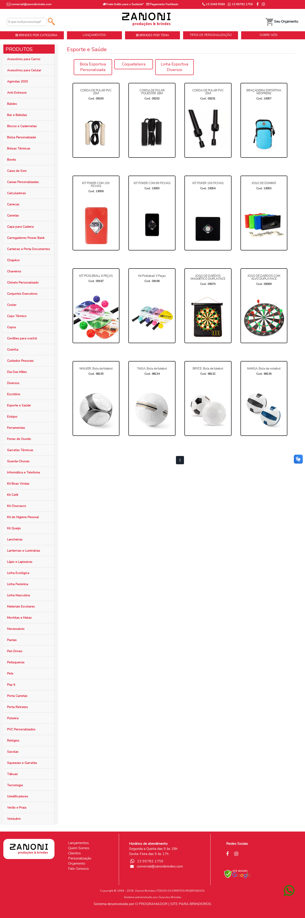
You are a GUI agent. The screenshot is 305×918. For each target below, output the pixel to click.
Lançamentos (78, 842)
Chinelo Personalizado (23, 282)
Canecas (13, 204)
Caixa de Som (17, 171)
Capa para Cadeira (20, 227)
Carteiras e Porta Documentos (28, 249)
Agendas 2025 (17, 81)
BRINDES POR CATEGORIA (37, 35)
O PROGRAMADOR (151, 903)
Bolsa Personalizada (21, 137)
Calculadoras (16, 193)
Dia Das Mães (17, 372)
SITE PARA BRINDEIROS (190, 903)
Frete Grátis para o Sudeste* (125, 4)
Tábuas (12, 774)
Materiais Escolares (21, 606)
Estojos (12, 416)
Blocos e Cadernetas (22, 126)
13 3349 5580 (215, 4)
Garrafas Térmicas (20, 450)
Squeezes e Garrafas (22, 763)
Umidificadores (17, 796)
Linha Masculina (18, 595)
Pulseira (13, 718)
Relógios (13, 740)
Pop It (11, 685)
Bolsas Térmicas (18, 148)
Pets (10, 673)
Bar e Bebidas (17, 115)
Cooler (12, 305)
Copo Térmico (17, 316)
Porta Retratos (17, 707)
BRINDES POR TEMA (154, 35)
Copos (11, 327)
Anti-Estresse (17, 92)
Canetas (13, 215)
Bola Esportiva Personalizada (93, 67)
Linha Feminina (17, 584)
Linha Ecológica (18, 573)
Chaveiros (14, 271)
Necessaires (16, 629)
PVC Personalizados (21, 729)
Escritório (13, 394)
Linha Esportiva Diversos (174, 67)
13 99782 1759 (242, 4)
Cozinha (12, 349)
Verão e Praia (16, 807)
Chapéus (13, 260)
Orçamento (76, 863)
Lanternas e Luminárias (23, 550)
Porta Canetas (17, 696)
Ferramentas (16, 428)
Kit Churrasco (16, 506)
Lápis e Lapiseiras (19, 562)
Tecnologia (15, 785)
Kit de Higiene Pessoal (23, 517)
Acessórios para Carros (23, 59)
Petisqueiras (16, 662)
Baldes (12, 104)
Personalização (79, 858)
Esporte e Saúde (19, 405)
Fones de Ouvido (19, 439)
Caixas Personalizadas (23, 182)
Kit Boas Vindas (18, 483)
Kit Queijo (14, 528)
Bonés (11, 160)
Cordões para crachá (22, 338)
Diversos (13, 383)
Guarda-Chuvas (18, 461)
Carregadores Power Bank (26, 238)
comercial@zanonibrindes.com (31, 4)
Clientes (74, 853)
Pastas (12, 640)
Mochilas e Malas (19, 618)
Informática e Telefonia (23, 472)
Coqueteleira (133, 64)
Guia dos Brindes (170, 897)
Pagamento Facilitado (163, 4)
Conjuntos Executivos (22, 294)
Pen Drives (14, 651)
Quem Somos (78, 848)
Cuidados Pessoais (20, 361)
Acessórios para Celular (24, 70)
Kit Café (12, 495)
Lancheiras (15, 539)
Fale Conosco (78, 868)
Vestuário (14, 819)
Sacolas (13, 752)
